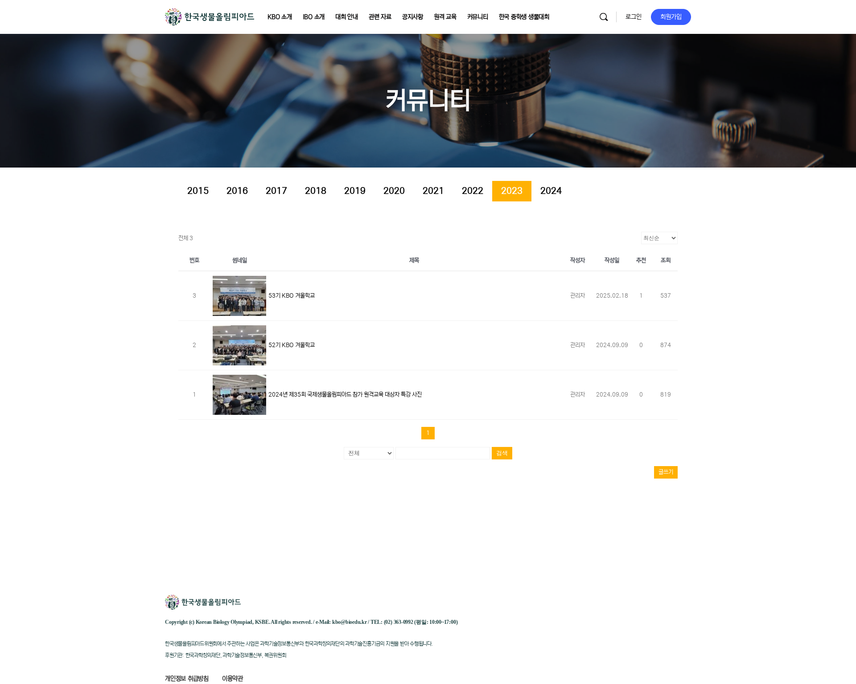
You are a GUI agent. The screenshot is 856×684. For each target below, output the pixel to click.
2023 (512, 191)
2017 (276, 191)
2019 (355, 191)
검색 (502, 453)
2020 (394, 191)
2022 (472, 191)
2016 (237, 191)
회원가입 (671, 16)
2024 (551, 191)
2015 (198, 191)
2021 (433, 191)
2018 (315, 191)
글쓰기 (665, 472)
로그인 (634, 16)
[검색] (604, 17)
